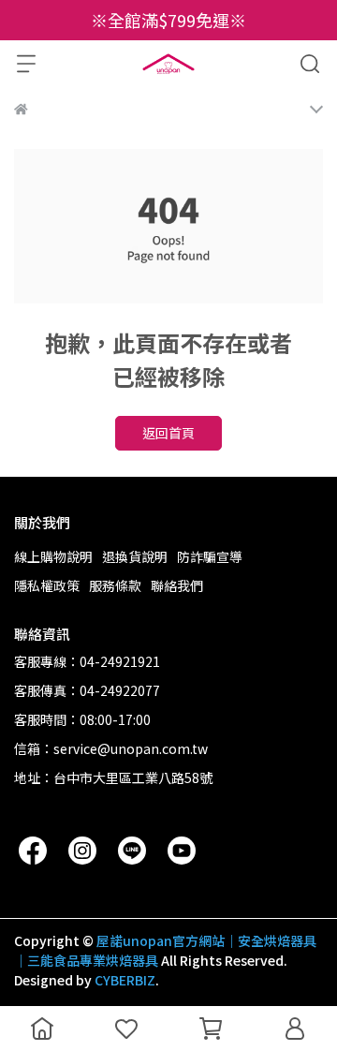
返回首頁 (168, 432)
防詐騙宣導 (209, 556)
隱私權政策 (47, 585)
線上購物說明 (53, 556)
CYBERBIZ (125, 979)
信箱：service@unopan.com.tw (111, 748)
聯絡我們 (177, 585)
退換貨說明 (135, 556)
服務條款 (115, 585)
